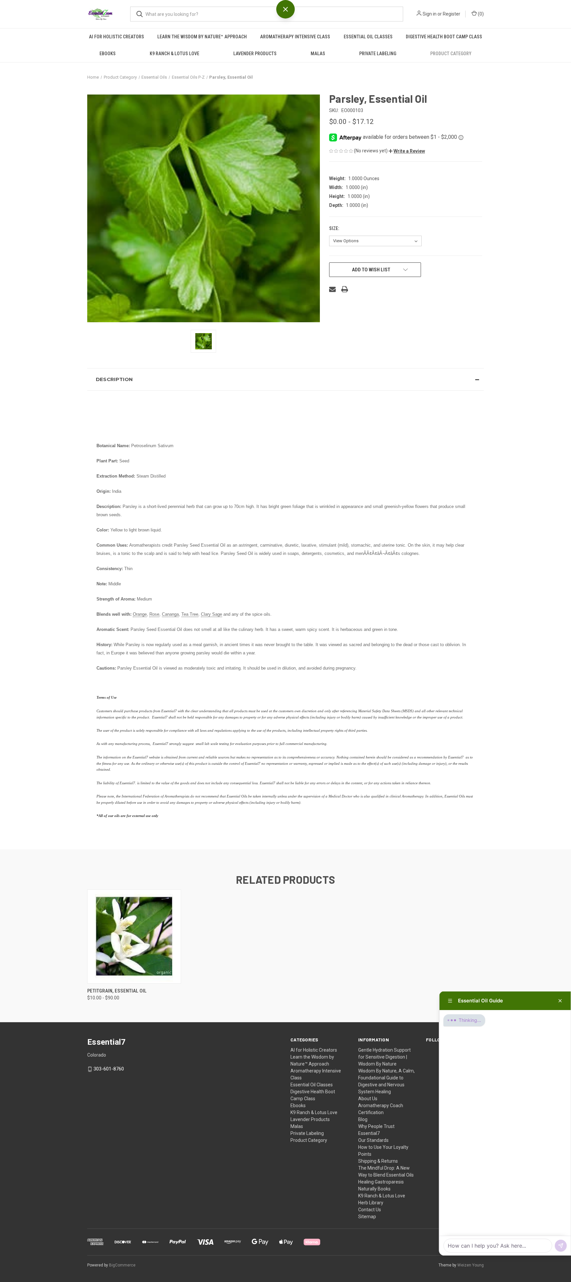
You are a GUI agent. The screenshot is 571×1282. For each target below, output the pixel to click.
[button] (407, 151)
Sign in (430, 14)
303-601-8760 (109, 1069)
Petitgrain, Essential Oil (117, 991)
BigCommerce (122, 1265)
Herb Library (370, 1202)
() (480, 14)
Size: (334, 228)
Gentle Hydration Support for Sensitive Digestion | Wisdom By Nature (384, 1057)
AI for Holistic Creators (116, 36)
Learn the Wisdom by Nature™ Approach (202, 36)
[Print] (344, 289)
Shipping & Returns (378, 1161)
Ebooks (107, 53)
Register (451, 14)
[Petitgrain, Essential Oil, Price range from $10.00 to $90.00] (134, 936)
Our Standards (373, 1140)
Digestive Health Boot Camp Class (444, 36)
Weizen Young (470, 1265)
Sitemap (367, 1216)
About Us (367, 1098)
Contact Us (369, 1209)
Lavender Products (255, 53)
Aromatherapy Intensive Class (295, 36)
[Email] (332, 289)
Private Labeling (377, 53)
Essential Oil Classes (368, 36)
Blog (362, 1119)
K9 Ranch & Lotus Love (174, 53)
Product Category (451, 53)
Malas (318, 53)
